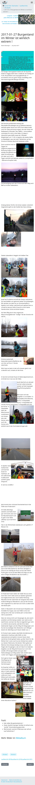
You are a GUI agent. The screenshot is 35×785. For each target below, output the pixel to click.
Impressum (4, 780)
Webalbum (21, 738)
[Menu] (32, 2)
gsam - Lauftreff (13, 15)
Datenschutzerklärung (15, 780)
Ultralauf (5, 754)
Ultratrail (13, 754)
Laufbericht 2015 (27, 759)
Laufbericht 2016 (6, 759)
